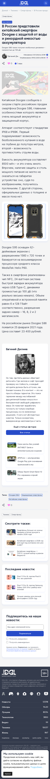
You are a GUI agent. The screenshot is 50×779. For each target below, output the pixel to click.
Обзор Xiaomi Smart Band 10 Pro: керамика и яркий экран (30, 475)
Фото (24, 693)
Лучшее (6, 712)
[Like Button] (9, 63)
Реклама (16, 738)
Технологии (7, 717)
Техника (6, 514)
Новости (6, 702)
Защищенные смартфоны (32, 495)
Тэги (46, 738)
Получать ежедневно (18, 639)
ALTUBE (46, 693)
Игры (11, 693)
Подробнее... (37, 767)
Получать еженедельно (19, 642)
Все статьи (25, 432)
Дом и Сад (38, 693)
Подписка (5, 738)
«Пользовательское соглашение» (17, 649)
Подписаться (25, 633)
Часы (18, 693)
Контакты (25, 738)
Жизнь (5, 732)
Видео (5, 722)
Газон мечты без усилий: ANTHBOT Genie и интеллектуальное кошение (30, 447)
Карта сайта (37, 738)
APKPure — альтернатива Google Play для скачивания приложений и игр (30, 461)
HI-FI (31, 693)
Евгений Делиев (15, 56)
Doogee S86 (14, 495)
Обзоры (6, 707)
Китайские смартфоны (18, 499)
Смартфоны (7, 16)
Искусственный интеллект (3, 693)
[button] (45, 3)
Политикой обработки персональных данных (21, 651)
